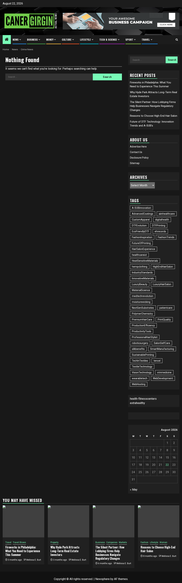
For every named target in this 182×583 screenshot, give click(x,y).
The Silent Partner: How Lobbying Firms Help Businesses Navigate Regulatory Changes (153, 106)
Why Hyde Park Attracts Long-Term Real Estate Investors (64, 551)
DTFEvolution (139, 225)
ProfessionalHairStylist (144, 337)
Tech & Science (108, 39)
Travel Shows (19, 542)
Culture (66, 39)
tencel (157, 360)
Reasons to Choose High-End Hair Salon (153, 115)
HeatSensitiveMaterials (145, 260)
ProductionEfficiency (143, 325)
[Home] (7, 39)
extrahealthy (137, 403)
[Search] (177, 39)
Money (49, 39)
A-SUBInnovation (141, 207)
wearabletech (139, 378)
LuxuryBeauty (139, 284)
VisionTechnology (142, 372)
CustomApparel (141, 219)
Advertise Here (138, 146)
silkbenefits (138, 349)
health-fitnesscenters (143, 398)
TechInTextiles (140, 360)
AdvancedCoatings (142, 213)
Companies (111, 542)
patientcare (165, 307)
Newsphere (102, 579)
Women (163, 542)
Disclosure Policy (139, 157)
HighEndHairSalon (163, 266)
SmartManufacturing (162, 349)
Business (32, 39)
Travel (146, 39)
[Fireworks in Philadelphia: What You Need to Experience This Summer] (23, 521)
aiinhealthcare (167, 213)
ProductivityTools (141, 331)
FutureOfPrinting (141, 243)
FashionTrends (166, 237)
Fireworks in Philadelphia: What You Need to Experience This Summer (22, 551)
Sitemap (135, 163)
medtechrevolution (142, 296)
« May (133, 489)
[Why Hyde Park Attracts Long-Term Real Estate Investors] (68, 521)
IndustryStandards (142, 272)
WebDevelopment (163, 378)
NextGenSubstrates (143, 307)
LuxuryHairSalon (162, 284)
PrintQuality (164, 319)
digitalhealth (162, 219)
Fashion (144, 542)
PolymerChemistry (142, 313)
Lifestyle (85, 39)
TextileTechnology (142, 366)
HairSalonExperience (143, 249)
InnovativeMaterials (143, 278)
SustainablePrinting (143, 354)
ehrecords (160, 231)
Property (54, 542)
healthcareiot (139, 254)
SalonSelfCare (162, 343)
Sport (129, 39)
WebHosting (138, 384)
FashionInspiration (142, 237)
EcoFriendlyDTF (140, 231)
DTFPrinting (158, 225)
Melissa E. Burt (33, 560)
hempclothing (139, 266)
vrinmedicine (164, 372)
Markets (123, 542)
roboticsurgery (140, 343)
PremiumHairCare (142, 319)
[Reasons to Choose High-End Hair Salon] (159, 521)
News (15, 39)
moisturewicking (141, 301)
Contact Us (136, 152)
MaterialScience (141, 290)
